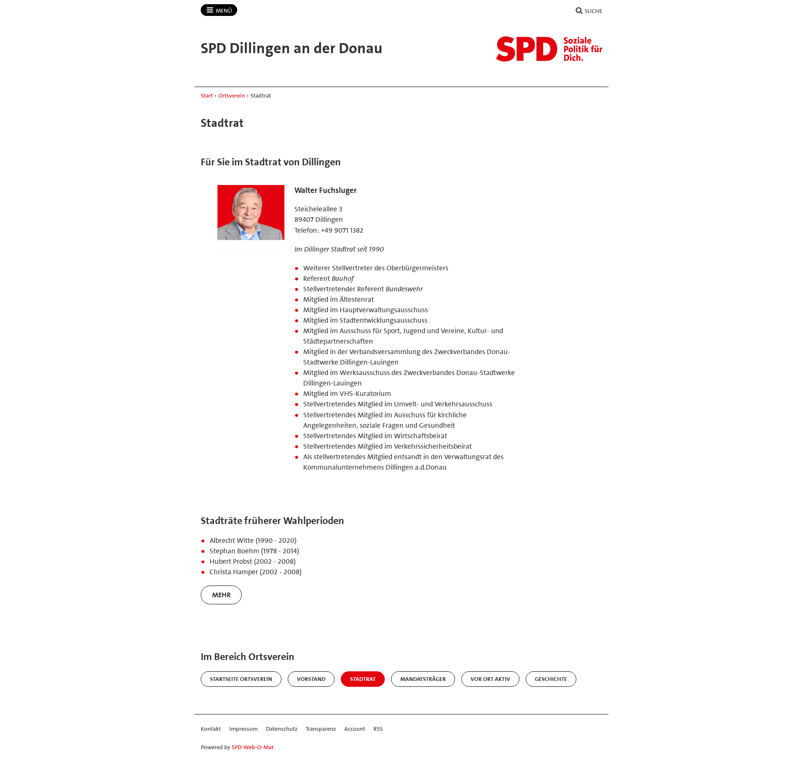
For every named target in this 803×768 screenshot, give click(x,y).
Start (207, 95)
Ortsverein (231, 95)
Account (354, 728)
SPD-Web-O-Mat (253, 747)
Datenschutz (281, 728)
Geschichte (551, 679)
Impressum (243, 728)
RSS (378, 728)
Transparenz (321, 728)
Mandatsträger (423, 679)
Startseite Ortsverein (241, 679)
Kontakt (211, 728)
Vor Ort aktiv (490, 679)
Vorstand (311, 679)
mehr (221, 594)
